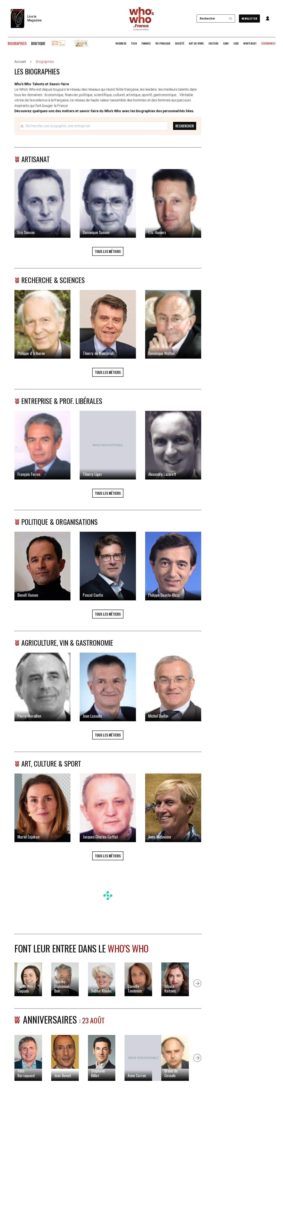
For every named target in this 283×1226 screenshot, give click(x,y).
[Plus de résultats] (197, 983)
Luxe (236, 43)
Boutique (38, 43)
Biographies (17, 43)
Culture (213, 43)
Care (226, 43)
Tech (134, 43)
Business (121, 43)
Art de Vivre (196, 43)
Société (179, 43)
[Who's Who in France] (141, 18)
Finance (146, 43)
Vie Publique (162, 43)
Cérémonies (268, 43)
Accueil (20, 62)
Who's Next (250, 43)
